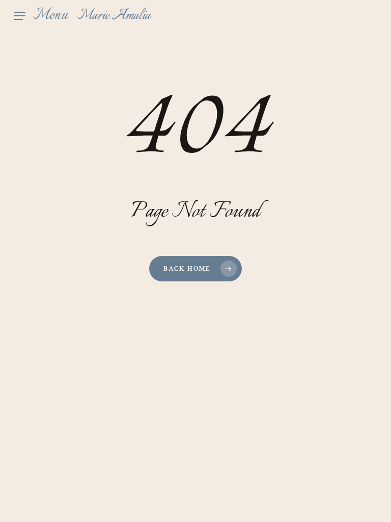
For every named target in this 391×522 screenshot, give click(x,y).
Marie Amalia (113, 16)
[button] (41, 15)
